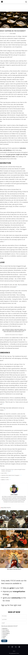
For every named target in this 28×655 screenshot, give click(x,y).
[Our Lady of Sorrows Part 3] (14, 559)
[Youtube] (19, 647)
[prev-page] (1, 511)
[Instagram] (12, 647)
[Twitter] (15, 647)
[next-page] (3, 511)
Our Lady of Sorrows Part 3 (14, 569)
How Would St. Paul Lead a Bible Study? (14, 549)
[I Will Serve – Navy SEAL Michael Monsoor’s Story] (14, 519)
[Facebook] (8, 647)
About (14, 651)
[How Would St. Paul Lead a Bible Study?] (14, 539)
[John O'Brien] (14, 489)
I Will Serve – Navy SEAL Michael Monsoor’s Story (14, 529)
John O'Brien (13, 33)
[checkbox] (14, 633)
